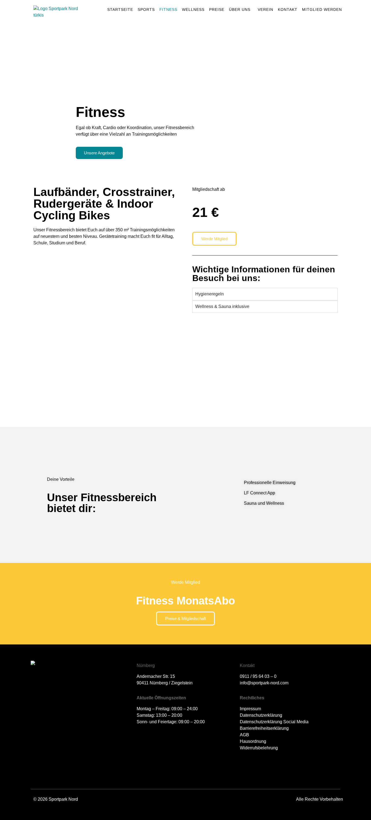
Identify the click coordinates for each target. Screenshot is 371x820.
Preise (216, 9)
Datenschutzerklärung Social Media (274, 721)
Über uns (239, 9)
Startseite (120, 9)
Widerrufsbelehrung (259, 748)
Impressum (250, 708)
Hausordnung (253, 741)
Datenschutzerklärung (261, 715)
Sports (146, 9)
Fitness (168, 9)
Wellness (193, 9)
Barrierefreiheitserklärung (264, 728)
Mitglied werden (322, 9)
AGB (244, 734)
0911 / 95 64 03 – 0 (258, 676)
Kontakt (287, 9)
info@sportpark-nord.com (264, 683)
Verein (265, 9)
